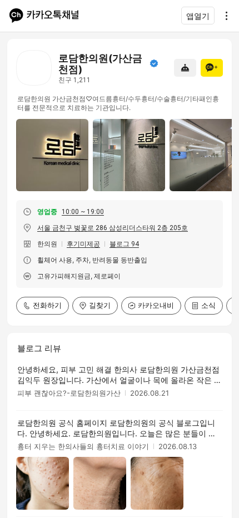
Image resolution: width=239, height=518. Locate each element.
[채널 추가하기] (212, 68)
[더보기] (223, 15)
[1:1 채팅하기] (185, 68)
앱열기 (198, 16)
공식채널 (154, 63)
